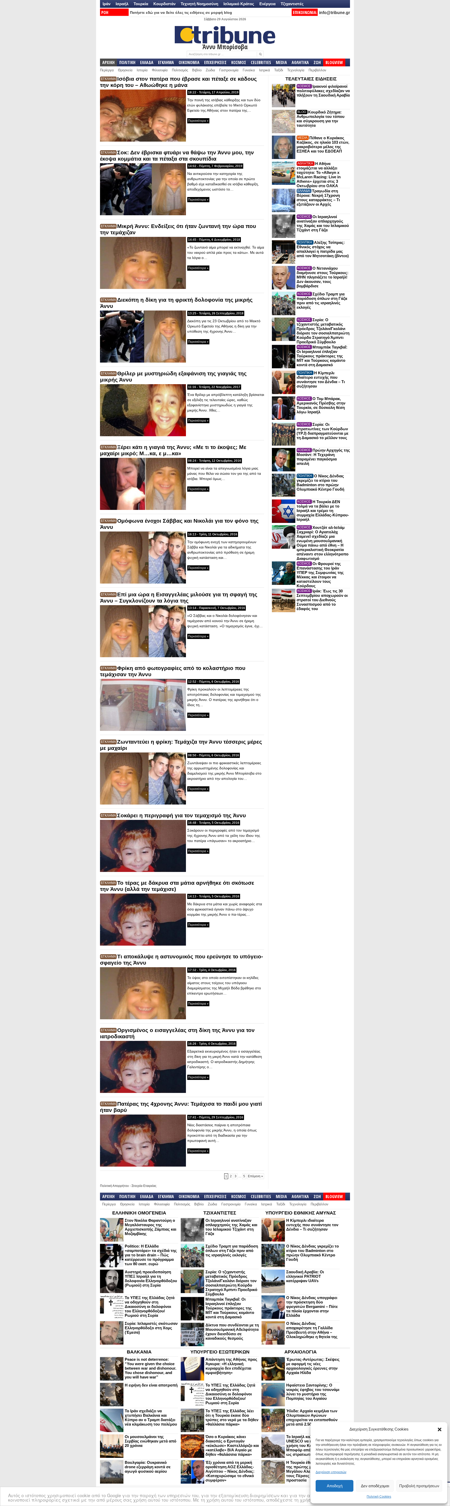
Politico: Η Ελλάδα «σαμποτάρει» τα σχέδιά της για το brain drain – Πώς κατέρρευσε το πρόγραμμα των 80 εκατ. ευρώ (151, 1255)
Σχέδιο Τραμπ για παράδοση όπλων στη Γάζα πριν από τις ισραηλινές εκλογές (322, 300)
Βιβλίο (197, 70)
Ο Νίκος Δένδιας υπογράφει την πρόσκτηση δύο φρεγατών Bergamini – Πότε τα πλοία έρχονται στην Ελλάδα (312, 1306)
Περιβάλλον (317, 70)
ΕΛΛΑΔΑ (146, 62)
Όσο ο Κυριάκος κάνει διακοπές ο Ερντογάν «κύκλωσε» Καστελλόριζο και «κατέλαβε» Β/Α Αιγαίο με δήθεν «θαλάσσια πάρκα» (232, 1445)
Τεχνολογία (295, 70)
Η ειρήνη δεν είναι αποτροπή (151, 1385)
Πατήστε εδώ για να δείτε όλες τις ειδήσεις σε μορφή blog (181, 12)
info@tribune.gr (334, 12)
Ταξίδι (278, 70)
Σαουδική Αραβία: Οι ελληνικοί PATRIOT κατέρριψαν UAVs (305, 1276)
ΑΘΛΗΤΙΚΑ (300, 62)
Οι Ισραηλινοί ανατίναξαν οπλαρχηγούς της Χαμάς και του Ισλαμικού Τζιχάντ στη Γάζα (323, 223)
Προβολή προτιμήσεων (419, 1486)
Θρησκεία (125, 70)
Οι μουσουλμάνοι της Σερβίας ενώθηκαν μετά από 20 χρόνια (150, 1441)
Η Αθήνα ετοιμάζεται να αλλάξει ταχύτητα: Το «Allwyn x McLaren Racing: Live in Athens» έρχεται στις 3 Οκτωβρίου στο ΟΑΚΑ (319, 174)
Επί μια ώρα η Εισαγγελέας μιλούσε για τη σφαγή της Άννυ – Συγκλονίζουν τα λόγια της (178, 597)
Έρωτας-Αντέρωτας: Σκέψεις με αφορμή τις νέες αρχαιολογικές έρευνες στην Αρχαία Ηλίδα (313, 1366)
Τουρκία (141, 4)
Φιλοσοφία (160, 70)
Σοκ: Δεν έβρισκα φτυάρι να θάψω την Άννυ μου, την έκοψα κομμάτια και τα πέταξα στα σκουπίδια (177, 155)
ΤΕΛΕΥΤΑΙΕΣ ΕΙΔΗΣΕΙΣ (311, 78)
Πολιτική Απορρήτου (114, 1186)
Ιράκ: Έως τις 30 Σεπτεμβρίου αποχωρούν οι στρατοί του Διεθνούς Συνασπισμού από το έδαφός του (322, 600)
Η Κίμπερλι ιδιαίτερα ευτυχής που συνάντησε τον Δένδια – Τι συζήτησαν (321, 379)
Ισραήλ (122, 4)
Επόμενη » (255, 1176)
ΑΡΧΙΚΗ (108, 62)
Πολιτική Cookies (379, 1496)
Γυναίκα (249, 70)
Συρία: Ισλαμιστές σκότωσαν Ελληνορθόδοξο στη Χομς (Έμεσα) (151, 1327)
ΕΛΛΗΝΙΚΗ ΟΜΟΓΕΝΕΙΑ (139, 1213)
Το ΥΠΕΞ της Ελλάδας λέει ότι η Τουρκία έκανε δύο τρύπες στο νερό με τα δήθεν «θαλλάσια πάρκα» (231, 1417)
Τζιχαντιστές (292, 4)
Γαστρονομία (229, 70)
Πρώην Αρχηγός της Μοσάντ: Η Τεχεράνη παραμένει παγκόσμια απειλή (323, 457)
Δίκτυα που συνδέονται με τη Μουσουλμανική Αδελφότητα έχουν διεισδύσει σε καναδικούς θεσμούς (232, 1331)
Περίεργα (107, 70)
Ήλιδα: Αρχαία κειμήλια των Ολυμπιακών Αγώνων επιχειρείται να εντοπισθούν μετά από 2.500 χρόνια (312, 1417)
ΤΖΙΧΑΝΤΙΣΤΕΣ (219, 1213)
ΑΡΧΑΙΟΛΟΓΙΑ (300, 1352)
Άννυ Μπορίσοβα (225, 46)
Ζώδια (210, 70)
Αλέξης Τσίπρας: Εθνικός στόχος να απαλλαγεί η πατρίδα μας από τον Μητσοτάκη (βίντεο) (323, 249)
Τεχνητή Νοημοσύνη (199, 4)
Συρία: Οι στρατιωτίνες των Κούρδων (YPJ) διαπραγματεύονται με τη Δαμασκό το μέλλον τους (322, 431)
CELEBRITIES (261, 62)
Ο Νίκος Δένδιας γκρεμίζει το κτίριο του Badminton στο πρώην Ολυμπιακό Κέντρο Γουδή (320, 482)
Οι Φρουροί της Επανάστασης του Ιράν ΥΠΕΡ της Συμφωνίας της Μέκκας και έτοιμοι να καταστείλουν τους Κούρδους (320, 574)
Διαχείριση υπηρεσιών (331, 1472)
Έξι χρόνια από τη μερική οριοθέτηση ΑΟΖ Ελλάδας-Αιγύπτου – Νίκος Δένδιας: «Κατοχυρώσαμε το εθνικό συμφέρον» (229, 1471)
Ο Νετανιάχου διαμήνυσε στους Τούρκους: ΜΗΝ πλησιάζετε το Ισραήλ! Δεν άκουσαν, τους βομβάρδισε (322, 277)
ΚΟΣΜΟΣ (238, 62)
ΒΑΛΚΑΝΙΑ (139, 1352)
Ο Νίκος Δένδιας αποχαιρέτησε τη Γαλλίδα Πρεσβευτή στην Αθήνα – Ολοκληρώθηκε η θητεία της (312, 1330)
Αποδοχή (334, 1486)
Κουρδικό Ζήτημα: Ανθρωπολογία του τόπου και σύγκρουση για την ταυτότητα (321, 119)
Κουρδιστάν (164, 4)
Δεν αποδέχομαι (375, 1486)
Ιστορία (142, 70)
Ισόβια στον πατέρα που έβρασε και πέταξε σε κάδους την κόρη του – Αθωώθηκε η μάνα (178, 82)
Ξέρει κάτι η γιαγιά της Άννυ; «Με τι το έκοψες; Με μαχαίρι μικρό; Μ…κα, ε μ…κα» (173, 450)
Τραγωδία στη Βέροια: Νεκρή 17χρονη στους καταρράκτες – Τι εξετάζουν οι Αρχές (318, 197)
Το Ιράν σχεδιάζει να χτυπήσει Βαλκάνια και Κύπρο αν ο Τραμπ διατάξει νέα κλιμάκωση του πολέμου (151, 1417)
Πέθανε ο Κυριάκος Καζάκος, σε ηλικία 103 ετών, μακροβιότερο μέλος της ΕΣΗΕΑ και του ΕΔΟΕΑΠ (323, 144)
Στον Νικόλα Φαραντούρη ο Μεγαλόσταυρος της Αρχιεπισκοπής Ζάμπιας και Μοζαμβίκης (150, 1227)
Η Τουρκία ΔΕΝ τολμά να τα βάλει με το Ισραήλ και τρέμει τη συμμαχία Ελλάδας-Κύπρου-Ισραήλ (323, 510)
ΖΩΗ (317, 62)
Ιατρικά (264, 70)
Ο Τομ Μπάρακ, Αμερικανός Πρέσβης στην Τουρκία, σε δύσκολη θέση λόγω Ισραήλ (321, 405)
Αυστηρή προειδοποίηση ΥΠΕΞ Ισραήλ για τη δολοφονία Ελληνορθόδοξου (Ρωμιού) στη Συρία (151, 1278)
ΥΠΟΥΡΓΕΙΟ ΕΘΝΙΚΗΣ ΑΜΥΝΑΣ (300, 1213)
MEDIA (281, 62)
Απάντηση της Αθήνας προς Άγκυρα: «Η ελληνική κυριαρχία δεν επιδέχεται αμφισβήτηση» (231, 1366)
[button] (439, 1429)
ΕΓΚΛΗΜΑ (166, 62)
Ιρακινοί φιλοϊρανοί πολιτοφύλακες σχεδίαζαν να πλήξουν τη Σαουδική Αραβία (323, 90)
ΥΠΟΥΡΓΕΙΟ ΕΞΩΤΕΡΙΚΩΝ (219, 1352)
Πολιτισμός (180, 70)
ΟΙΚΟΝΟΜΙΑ (189, 62)
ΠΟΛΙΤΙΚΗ (127, 62)
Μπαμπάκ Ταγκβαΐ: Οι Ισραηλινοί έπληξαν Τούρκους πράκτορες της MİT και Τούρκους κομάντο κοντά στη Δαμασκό (322, 356)
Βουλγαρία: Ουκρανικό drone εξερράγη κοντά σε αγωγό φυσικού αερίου (148, 1466)
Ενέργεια (267, 4)
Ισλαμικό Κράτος (238, 4)
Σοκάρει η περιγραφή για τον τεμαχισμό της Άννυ (181, 815)
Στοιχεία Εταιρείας (144, 1186)
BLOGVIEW (334, 62)
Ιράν (106, 4)
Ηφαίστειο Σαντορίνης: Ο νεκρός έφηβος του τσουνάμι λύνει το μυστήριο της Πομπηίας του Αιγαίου (312, 1392)
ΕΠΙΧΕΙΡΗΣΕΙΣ (215, 62)
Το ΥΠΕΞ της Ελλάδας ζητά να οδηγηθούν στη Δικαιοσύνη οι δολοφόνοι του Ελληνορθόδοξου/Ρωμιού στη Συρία (149, 1306)
